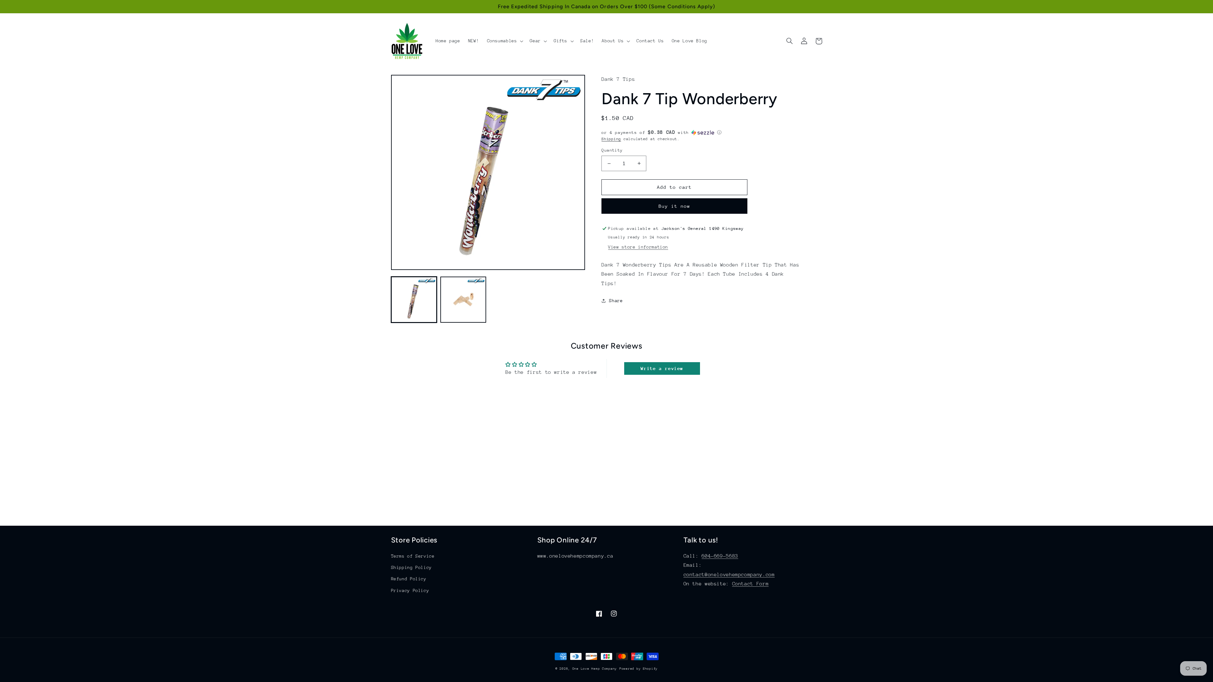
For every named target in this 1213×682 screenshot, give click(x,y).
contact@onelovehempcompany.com (729, 574)
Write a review (662, 368)
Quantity (612, 150)
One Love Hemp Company (594, 669)
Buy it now (675, 206)
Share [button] (616, 300)
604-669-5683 (720, 556)
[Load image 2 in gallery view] (463, 300)
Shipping (611, 139)
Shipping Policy (411, 567)
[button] (504, 41)
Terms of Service (413, 556)
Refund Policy (408, 578)
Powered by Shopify (638, 669)
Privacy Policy (410, 590)
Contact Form (750, 584)
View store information (638, 246)
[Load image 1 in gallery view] (414, 300)
